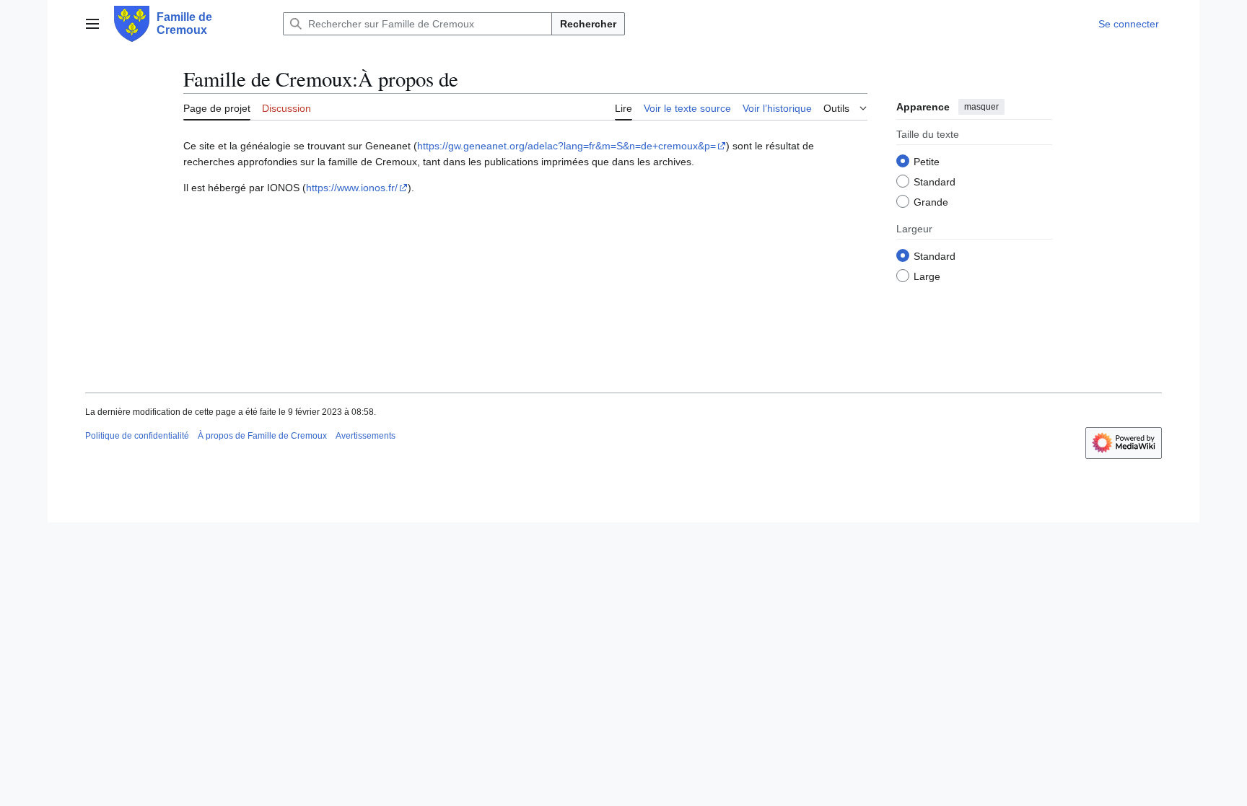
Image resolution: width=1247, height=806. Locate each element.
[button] (92, 23)
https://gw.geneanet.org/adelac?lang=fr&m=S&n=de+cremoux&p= (566, 146)
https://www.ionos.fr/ (352, 187)
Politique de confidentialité (137, 436)
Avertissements (365, 436)
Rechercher (588, 24)
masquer (981, 107)
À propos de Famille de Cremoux (262, 436)
